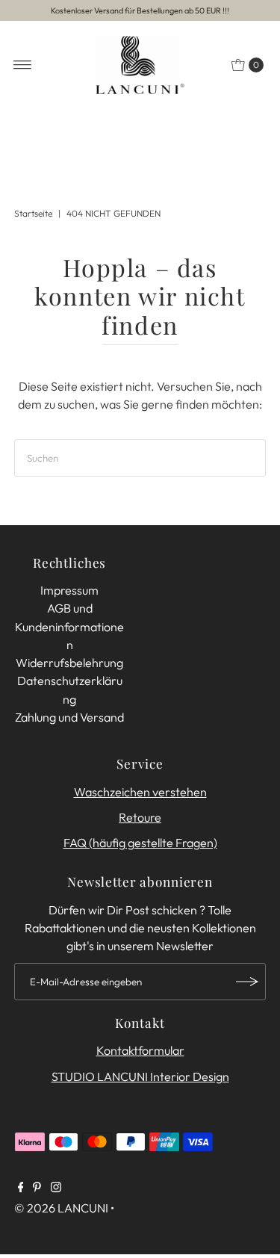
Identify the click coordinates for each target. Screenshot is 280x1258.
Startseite (33, 213)
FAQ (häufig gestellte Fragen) (140, 842)
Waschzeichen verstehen (140, 791)
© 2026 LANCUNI (61, 1207)
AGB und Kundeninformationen (69, 626)
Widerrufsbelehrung (69, 662)
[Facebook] (21, 1188)
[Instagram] (56, 1188)
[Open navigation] (22, 65)
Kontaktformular (140, 1050)
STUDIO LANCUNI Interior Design (140, 1076)
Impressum (69, 590)
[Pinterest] (37, 1188)
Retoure (140, 817)
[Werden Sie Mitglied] (247, 981)
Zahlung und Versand (69, 717)
